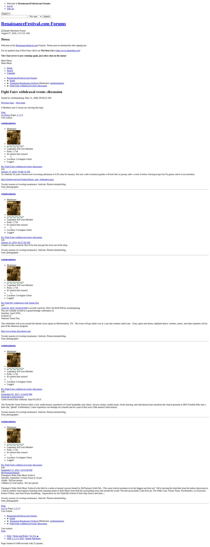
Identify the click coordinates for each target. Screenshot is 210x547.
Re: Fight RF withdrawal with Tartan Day (20, 303)
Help (9, 536)
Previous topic (7, 103)
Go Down (5, 115)
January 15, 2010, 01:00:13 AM (15, 172)
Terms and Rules (20, 536)
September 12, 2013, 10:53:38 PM (16, 470)
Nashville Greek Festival (12, 397)
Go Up (4, 508)
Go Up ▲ (34, 536)
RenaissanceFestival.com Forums (33, 23)
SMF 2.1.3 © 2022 (15, 538)
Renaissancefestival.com (27, 45)
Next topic (20, 103)
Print (3, 112)
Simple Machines (33, 538)
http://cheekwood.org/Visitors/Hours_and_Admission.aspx (27, 179)
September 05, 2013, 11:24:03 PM (16, 394)
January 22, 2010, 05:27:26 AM (15, 242)
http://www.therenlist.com (68, 50)
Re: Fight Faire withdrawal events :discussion (21, 166)
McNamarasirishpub (10, 472)
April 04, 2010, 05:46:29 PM (14, 308)
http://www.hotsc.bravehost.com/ (16, 331)
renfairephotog (56, 83)
